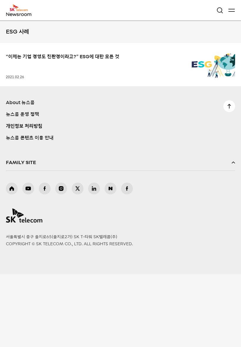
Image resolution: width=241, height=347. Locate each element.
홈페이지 (12, 188)
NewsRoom (19, 13)
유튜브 (28, 188)
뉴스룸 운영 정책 (22, 114)
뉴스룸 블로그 (110, 188)
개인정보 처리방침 (24, 126)
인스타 (61, 188)
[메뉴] (231, 10)
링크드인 (94, 188)
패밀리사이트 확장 (120, 162)
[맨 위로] (229, 106)
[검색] (219, 10)
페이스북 (45, 188)
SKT (20, 10)
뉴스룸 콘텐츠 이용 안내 (29, 138)
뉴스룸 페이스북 (127, 188)
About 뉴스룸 (20, 102)
